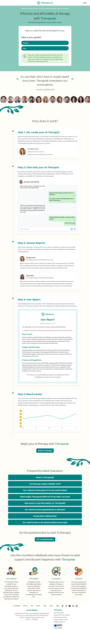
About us (25, 605)
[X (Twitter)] (73, 606)
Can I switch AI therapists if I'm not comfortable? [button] (45, 490)
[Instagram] (77, 606)
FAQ (32, 605)
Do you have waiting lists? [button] (45, 516)
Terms (44, 605)
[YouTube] (70, 606)
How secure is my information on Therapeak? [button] (45, 503)
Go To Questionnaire (45, 539)
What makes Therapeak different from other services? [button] (45, 497)
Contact (38, 605)
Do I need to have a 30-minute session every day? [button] (45, 522)
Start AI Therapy (45, 451)
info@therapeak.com (59, 622)
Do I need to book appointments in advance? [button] (45, 509)
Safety (57, 605)
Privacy (51, 605)
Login (85, 3)
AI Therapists (16, 605)
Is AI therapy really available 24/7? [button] (45, 484)
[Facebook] (66, 606)
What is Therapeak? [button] (45, 477)
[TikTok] (63, 606)
